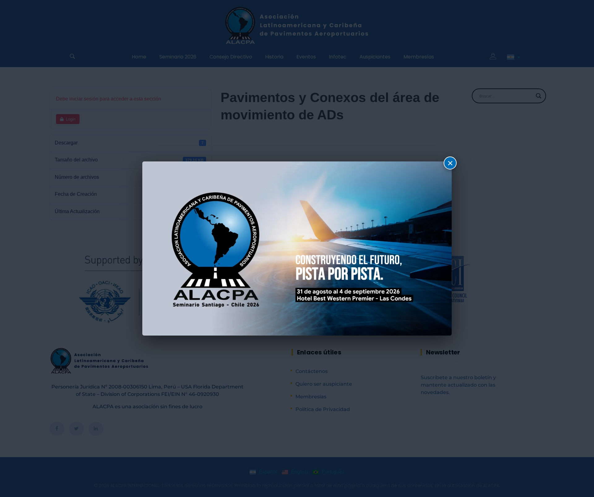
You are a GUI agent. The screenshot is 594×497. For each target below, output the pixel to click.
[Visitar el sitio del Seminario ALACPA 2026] (297, 248)
